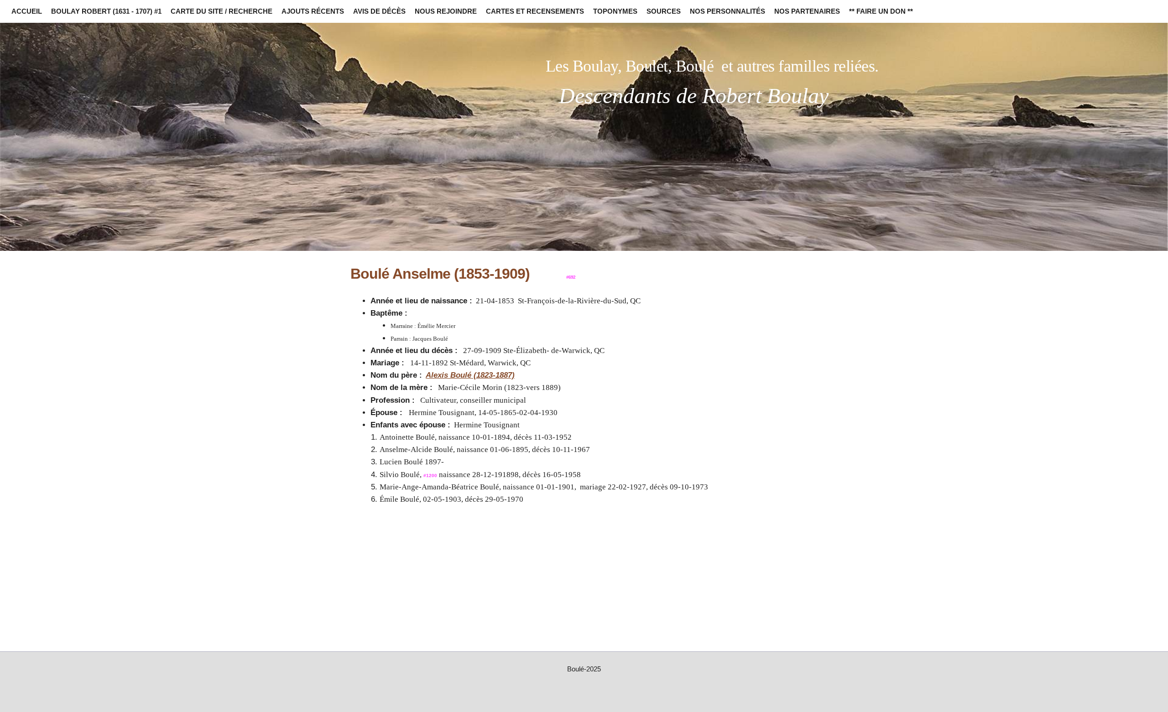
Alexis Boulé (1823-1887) (470, 375)
